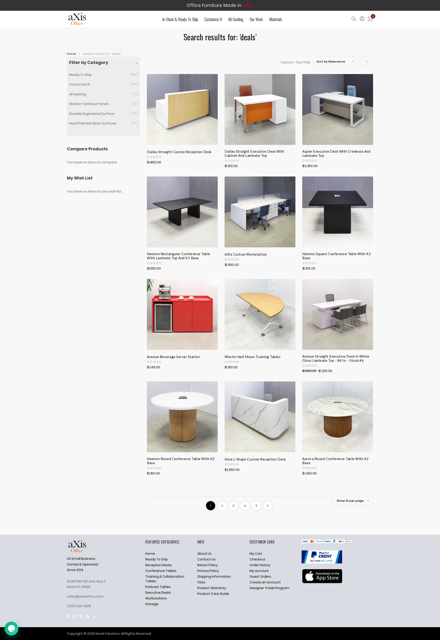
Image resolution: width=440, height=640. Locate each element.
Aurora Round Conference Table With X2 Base (335, 461)
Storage (151, 604)
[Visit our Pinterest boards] (81, 616)
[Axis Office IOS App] (322, 582)
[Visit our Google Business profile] (87, 616)
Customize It (79, 84)
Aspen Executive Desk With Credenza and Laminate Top (336, 153)
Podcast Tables (158, 587)
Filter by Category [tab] (88, 62)
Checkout (257, 559)
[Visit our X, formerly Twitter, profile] (94, 616)
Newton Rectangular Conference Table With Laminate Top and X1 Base (178, 256)
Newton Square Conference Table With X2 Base (336, 256)
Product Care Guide (213, 593)
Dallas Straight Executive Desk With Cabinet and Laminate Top (254, 153)
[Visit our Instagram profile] (74, 616)
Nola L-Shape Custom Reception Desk (255, 459)
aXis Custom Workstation (246, 254)
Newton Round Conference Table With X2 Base (181, 461)
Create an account (265, 582)
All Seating (77, 94)
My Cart (256, 553)
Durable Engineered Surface (91, 113)
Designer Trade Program (269, 588)
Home (72, 54)
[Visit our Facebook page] (68, 616)
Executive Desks (158, 592)
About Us (204, 553)
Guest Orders (260, 576)
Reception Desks (158, 565)
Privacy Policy (208, 570)
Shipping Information (214, 576)
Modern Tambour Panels (89, 104)
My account (259, 570)
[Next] (267, 505)
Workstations (156, 598)
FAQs (201, 582)
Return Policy (207, 565)
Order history (260, 565)
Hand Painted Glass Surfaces (92, 123)
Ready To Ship (80, 74)
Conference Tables (160, 570)
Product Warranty (211, 588)
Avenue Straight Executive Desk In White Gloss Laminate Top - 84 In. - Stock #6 (335, 358)
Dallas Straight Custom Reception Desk (179, 152)
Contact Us (206, 559)
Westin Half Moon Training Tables (252, 357)
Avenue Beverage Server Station (173, 357)
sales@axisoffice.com (85, 596)
